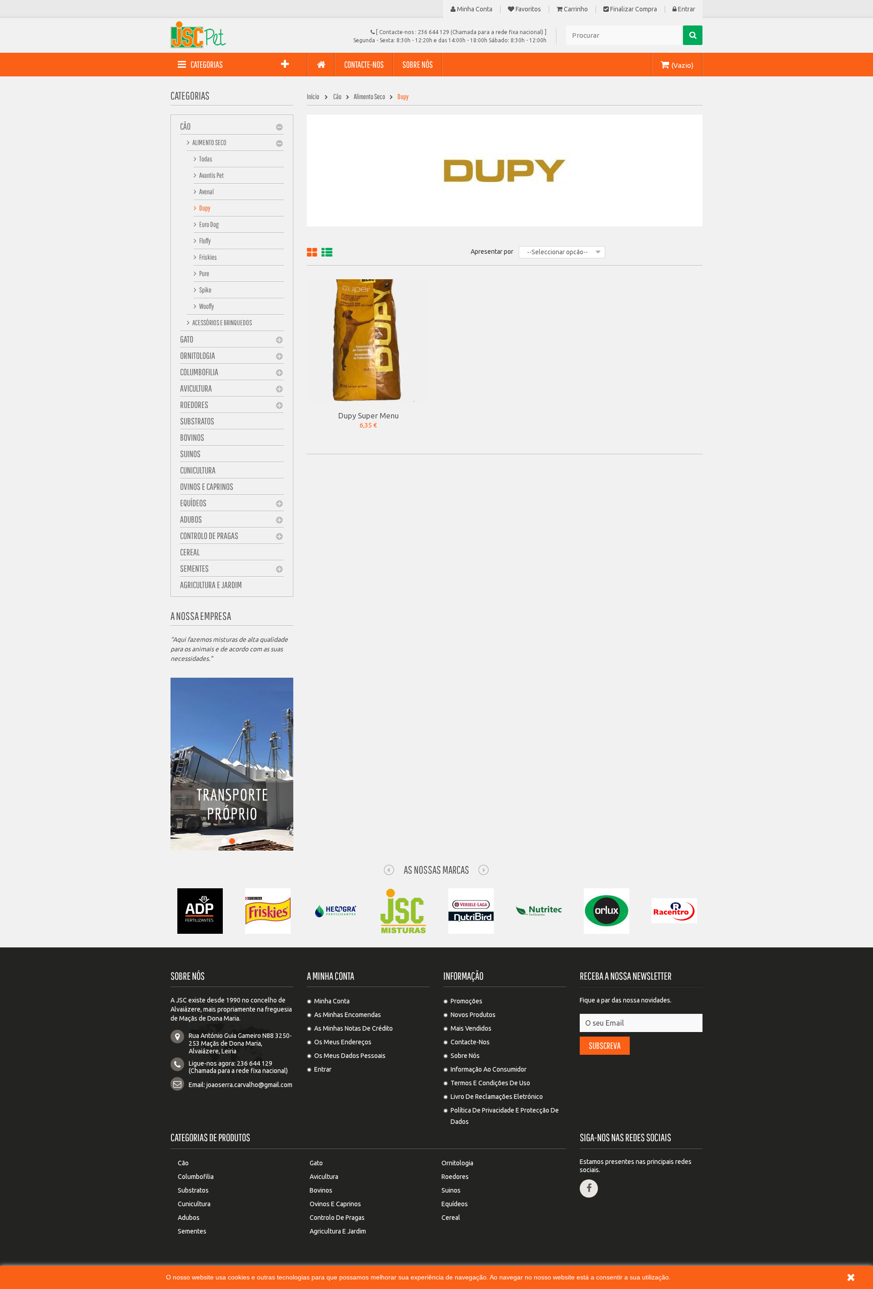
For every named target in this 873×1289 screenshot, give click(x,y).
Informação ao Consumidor (489, 1069)
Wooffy (206, 306)
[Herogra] (335, 910)
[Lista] (326, 254)
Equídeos (193, 503)
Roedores (194, 404)
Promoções (466, 1001)
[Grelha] (312, 254)
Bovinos (192, 437)
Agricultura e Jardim (211, 584)
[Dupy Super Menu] (368, 340)
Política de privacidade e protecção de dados (505, 1116)
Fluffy (204, 241)
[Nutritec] (539, 910)
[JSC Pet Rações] (255, 34)
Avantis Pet (211, 175)
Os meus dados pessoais (350, 1055)
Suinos (190, 453)
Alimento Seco (208, 142)
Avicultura (196, 388)
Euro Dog (208, 224)
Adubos (191, 519)
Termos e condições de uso (490, 1083)
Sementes (194, 568)
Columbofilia (199, 372)
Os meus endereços (342, 1042)
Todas (205, 159)
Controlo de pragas (209, 535)
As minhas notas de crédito (353, 1028)
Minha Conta (474, 9)
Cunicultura (198, 470)
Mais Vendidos (471, 1028)
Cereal (190, 552)
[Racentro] (674, 910)
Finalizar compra (633, 9)
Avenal (206, 191)
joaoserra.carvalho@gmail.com (249, 1084)
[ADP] (200, 910)
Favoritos (527, 9)
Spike (204, 290)
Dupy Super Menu (368, 415)
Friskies (207, 257)
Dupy (204, 208)
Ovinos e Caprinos (206, 486)
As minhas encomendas (347, 1014)
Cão (185, 126)
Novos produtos (473, 1014)
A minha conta (330, 976)
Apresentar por (492, 251)
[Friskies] (268, 910)
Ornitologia (197, 355)
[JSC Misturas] (403, 910)
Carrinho (575, 9)
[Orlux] (606, 910)
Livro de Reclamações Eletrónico (497, 1096)
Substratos (197, 421)
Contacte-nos (470, 1042)
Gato (186, 339)
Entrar (686, 9)
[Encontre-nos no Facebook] (589, 1188)
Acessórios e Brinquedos (221, 322)
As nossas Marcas (436, 869)
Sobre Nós (465, 1055)
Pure (203, 273)
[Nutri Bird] (471, 910)
